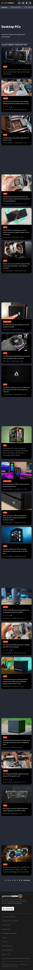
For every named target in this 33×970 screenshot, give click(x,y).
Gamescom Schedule (15, 7)
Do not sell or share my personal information (16, 958)
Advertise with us (7, 946)
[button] (30, 3)
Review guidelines (7, 950)
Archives (26, 880)
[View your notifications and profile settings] (26, 3)
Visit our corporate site (14, 903)
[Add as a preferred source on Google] (8, 909)
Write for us (5, 954)
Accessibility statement (9, 933)
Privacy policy (6, 925)
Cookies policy (6, 929)
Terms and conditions (8, 916)
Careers (4, 937)
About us (5, 941)
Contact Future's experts (10, 921)
